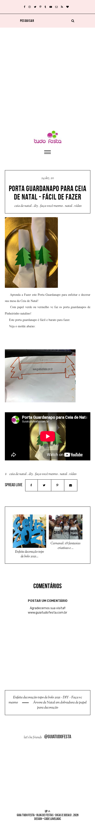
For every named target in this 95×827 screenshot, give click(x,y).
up (46, 811)
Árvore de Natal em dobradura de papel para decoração (59, 705)
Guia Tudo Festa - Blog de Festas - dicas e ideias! (44, 815)
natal (68, 206)
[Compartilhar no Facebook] (31, 485)
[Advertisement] (47, 75)
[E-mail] (70, 485)
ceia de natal (23, 206)
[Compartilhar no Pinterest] (57, 485)
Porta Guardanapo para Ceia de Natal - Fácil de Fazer (47, 192)
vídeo (78, 206)
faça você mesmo (51, 206)
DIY (36, 206)
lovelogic (55, 819)
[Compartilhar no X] (44, 485)
